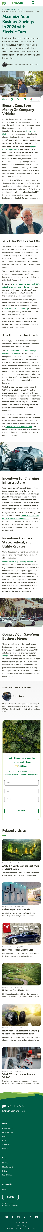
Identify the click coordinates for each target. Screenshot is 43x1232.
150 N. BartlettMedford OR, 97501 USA (10, 1204)
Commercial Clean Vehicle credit (19, 426)
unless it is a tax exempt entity (15, 309)
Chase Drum (13, 65)
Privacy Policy (21, 1226)
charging (5, 656)
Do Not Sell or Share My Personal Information (21, 1229)
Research (21, 9)
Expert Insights (11, 9)
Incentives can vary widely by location (17, 562)
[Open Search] (33, 3)
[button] (38, 3)
